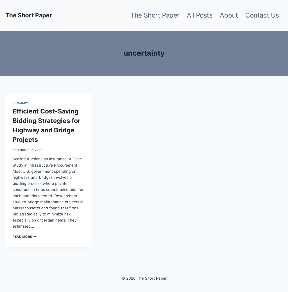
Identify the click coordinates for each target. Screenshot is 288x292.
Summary (20, 103)
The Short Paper (155, 15)
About (229, 15)
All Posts (199, 15)
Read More (25, 236)
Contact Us (262, 15)
